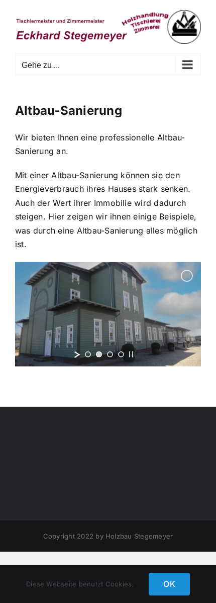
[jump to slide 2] (99, 354)
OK (169, 584)
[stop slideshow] (131, 354)
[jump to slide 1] (88, 354)
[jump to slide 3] (110, 354)
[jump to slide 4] (121, 354)
